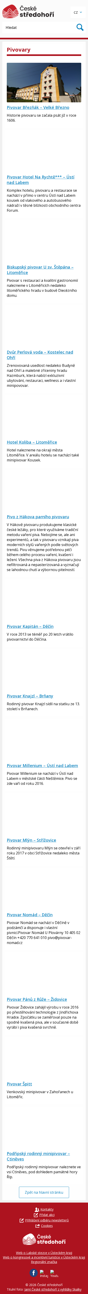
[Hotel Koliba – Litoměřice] (44, 417)
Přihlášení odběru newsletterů (47, 1220)
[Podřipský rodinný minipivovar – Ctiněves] (44, 1128)
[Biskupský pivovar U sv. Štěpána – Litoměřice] (44, 242)
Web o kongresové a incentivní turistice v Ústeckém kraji (44, 1257)
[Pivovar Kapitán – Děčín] (44, 601)
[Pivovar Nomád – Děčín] (44, 890)
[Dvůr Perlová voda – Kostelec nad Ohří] (44, 327)
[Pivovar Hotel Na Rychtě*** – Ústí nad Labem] (44, 152)
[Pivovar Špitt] (44, 1059)
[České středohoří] (28, 11)
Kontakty (46, 1209)
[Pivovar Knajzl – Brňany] (44, 671)
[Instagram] (44, 1274)
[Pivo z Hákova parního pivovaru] (44, 492)
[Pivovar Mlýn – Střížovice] (44, 815)
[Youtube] (54, 1274)
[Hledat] (80, 27)
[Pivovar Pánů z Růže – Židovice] (44, 974)
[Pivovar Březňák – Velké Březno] (44, 82)
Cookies (47, 1226)
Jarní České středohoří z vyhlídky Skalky (52, 1289)
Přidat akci (47, 1215)
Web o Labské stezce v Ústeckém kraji (44, 1253)
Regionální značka (44, 1262)
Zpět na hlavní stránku (44, 1192)
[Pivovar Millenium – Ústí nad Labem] (44, 740)
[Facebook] (34, 1273)
